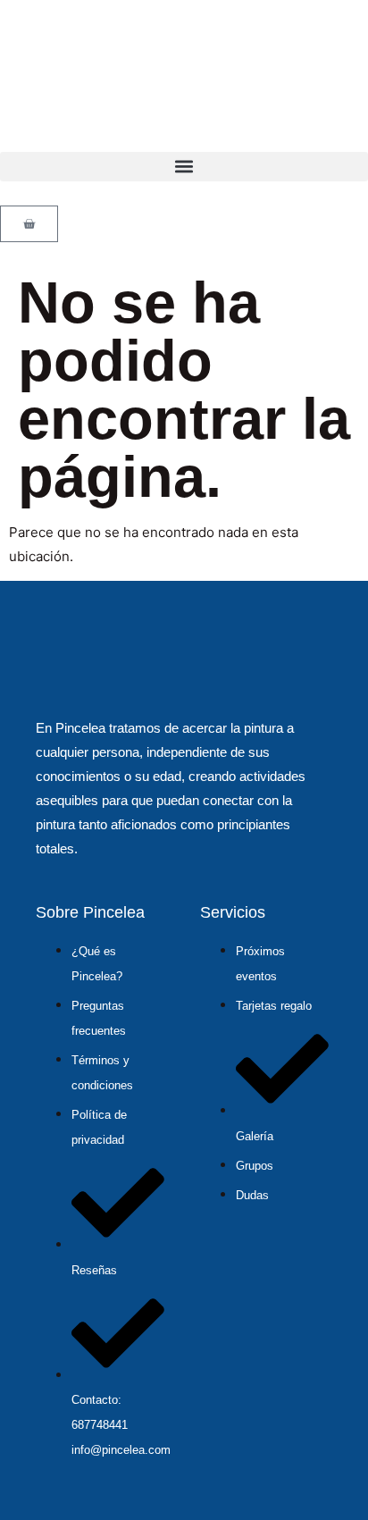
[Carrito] (29, 224)
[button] (184, 166)
